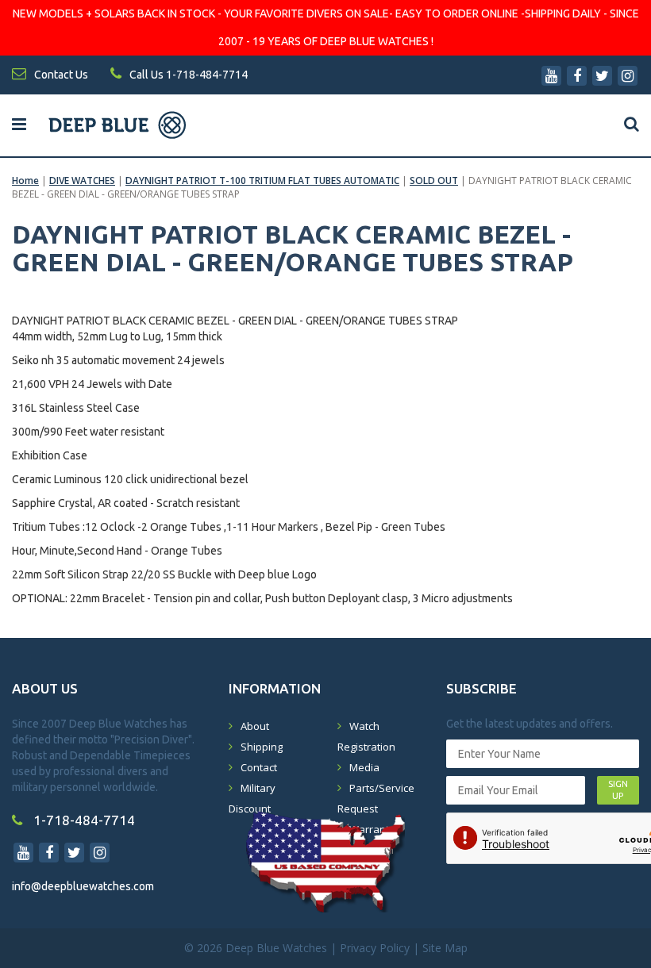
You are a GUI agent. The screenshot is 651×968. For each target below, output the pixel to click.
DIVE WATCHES (82, 180)
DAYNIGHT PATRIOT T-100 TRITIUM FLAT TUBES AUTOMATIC (262, 180)
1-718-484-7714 (82, 820)
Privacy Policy (375, 947)
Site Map (445, 947)
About (255, 726)
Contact (259, 767)
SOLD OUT (434, 180)
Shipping (262, 746)
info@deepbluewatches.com (83, 886)
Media (364, 767)
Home (25, 180)
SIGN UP (618, 790)
